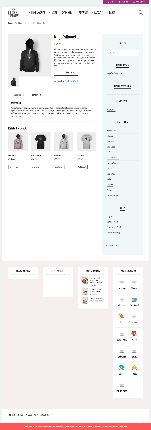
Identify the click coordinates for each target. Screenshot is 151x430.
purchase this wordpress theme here (113, 426)
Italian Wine (112, 163)
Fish (109, 152)
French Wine (113, 158)
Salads (110, 185)
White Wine (112, 195)
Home (10, 23)
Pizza (109, 168)
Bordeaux (111, 130)
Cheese (110, 136)
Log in (109, 216)
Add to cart (71, 72)
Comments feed (114, 227)
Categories (67, 12)
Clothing (18, 23)
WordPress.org (113, 233)
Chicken (110, 141)
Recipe (54, 12)
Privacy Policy (32, 414)
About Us (44, 414)
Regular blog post (115, 73)
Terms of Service (15, 414)
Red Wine (111, 174)
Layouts (98, 12)
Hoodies (27, 23)
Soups (109, 190)
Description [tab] (19, 95)
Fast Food (111, 147)
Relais (109, 179)
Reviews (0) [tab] (36, 95)
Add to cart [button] (14, 167)
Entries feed (112, 222)
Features (83, 12)
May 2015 (111, 110)
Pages (112, 12)
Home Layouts (38, 12)
